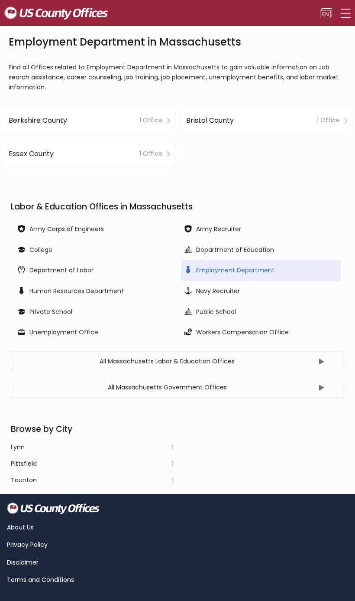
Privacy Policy (27, 545)
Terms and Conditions (40, 580)
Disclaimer (23, 563)
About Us (20, 527)
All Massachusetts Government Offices (167, 387)
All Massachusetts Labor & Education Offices (167, 361)
